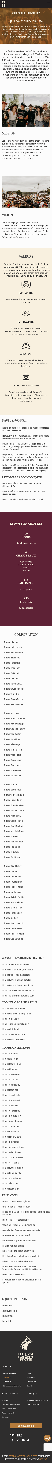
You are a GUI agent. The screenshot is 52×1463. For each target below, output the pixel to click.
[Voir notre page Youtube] (23, 1440)
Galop (29, 1373)
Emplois (30, 1386)
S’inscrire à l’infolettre (26, 1426)
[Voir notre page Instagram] (18, 1440)
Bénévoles (31, 1377)
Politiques (32, 1393)
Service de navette (9, 1409)
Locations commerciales (11, 1404)
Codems (43, 1459)
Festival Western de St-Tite (23, 1456)
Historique (7, 1382)
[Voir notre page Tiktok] (28, 1440)
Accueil (15, 13)
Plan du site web (33, 1404)
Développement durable (12, 1386)
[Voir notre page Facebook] (12, 1440)
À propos (22, 13)
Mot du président (9, 1373)
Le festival (7, 1377)
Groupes (5, 1400)
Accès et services (10, 1393)
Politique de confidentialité (37, 1400)
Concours (5, 1417)
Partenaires (31, 1382)
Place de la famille (8, 1413)
